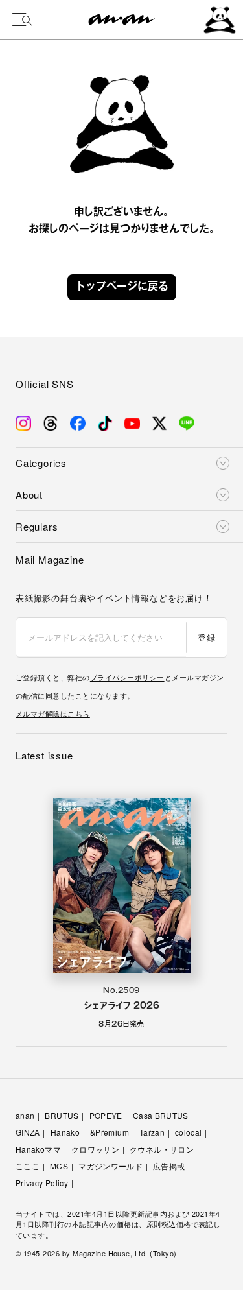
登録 (206, 637)
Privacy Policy (42, 1182)
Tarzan (152, 1132)
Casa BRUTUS (161, 1115)
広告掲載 (169, 1165)
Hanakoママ (38, 1148)
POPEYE (105, 1115)
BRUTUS (61, 1115)
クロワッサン (95, 1148)
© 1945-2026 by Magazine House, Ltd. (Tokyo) (96, 1253)
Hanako (65, 1132)
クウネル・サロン (162, 1148)
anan (25, 1115)
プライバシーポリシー (127, 677)
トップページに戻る (121, 287)
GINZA (28, 1132)
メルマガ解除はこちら (53, 713)
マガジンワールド (110, 1165)
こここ (28, 1165)
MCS (59, 1165)
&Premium (109, 1132)
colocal (188, 1132)
